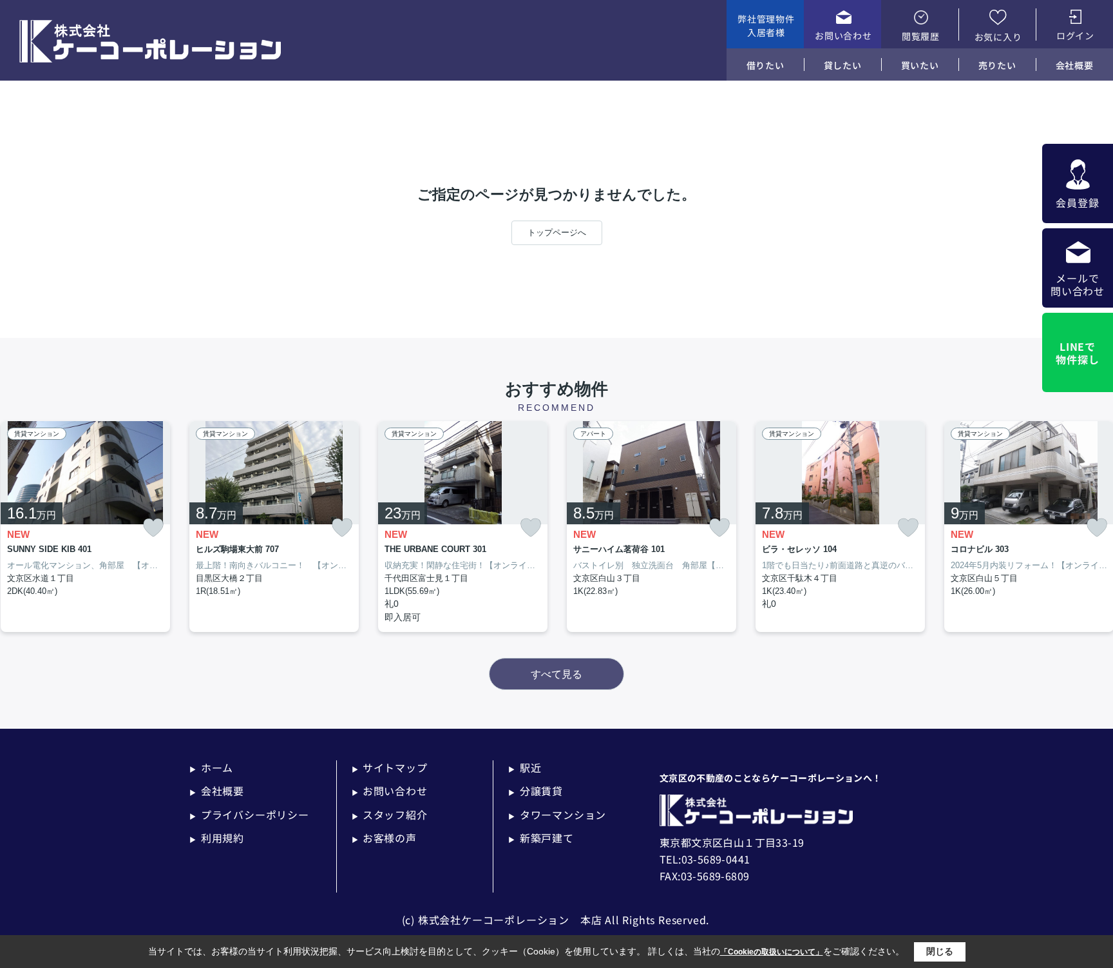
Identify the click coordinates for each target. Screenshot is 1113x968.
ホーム (211, 767)
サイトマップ (390, 767)
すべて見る (556, 674)
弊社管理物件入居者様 (765, 25)
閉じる (939, 951)
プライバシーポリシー (249, 814)
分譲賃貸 (535, 790)
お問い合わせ (843, 35)
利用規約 (216, 837)
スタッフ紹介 (390, 814)
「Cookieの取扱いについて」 (771, 951)
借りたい (766, 65)
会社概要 (1075, 65)
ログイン (1075, 35)
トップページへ (557, 232)
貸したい (843, 65)
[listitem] (274, 527)
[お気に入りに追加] (153, 527)
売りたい (997, 65)
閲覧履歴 (921, 36)
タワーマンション (557, 814)
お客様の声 (384, 837)
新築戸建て (541, 837)
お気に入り (998, 36)
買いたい (920, 65)
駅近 (524, 767)
